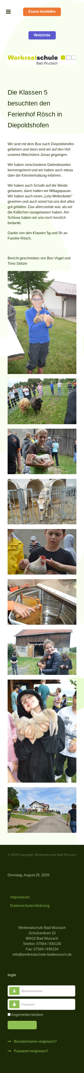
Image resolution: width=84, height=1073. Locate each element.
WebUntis (42, 35)
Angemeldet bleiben (27, 1015)
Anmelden (22, 1025)
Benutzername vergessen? (35, 1041)
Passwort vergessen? (30, 1051)
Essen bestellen (42, 11)
